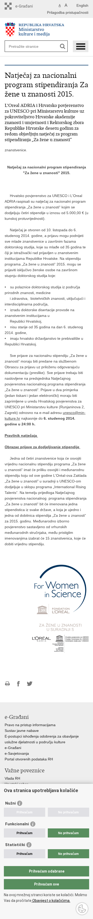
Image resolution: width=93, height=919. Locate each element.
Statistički (15, 844)
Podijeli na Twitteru (29, 683)
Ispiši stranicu (7, 683)
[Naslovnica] (46, 29)
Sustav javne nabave (22, 731)
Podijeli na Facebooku (18, 683)
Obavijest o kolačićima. (51, 900)
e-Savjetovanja (17, 753)
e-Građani (13, 748)
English (82, 5)
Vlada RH (12, 778)
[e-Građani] (27, 6)
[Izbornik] (80, 46)
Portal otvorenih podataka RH (29, 759)
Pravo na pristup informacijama (30, 725)
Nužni (10, 803)
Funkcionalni (17, 824)
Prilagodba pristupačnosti (67, 12)
